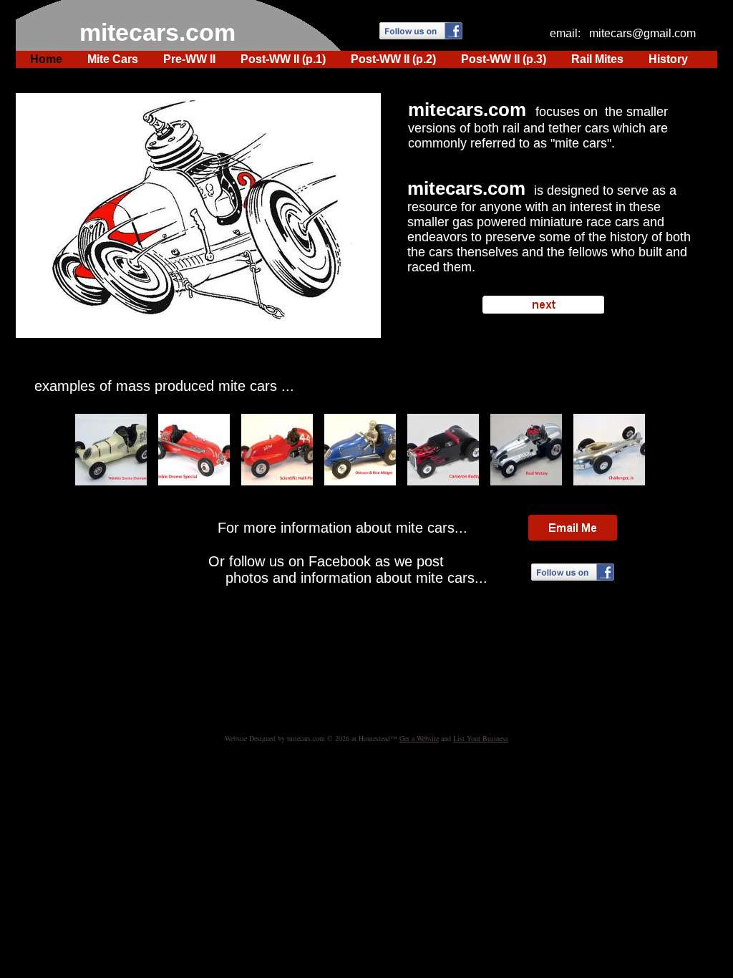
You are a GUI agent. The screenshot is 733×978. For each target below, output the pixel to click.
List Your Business (480, 738)
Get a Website (419, 738)
